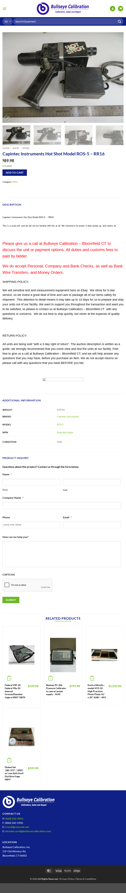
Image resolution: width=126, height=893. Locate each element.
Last (65, 490)
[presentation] (27, 585)
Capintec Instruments (68, 416)
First (5, 490)
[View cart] (120, 8)
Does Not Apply (65, 432)
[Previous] (9, 77)
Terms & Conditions (86, 878)
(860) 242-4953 (14, 818)
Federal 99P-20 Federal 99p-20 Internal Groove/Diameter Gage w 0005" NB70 (15, 691)
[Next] (117, 77)
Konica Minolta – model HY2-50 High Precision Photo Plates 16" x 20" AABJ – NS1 (97, 691)
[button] (4, 9)
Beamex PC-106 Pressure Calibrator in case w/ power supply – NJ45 (56, 690)
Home (6, 148)
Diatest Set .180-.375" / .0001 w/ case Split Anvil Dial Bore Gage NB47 (14, 773)
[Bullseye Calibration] (63, 8)
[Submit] (119, 21)
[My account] (112, 8)
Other (26, 148)
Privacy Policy (67, 878)
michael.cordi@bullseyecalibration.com (28, 831)
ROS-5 (60, 424)
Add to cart (15, 172)
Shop (16, 148)
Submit (11, 599)
